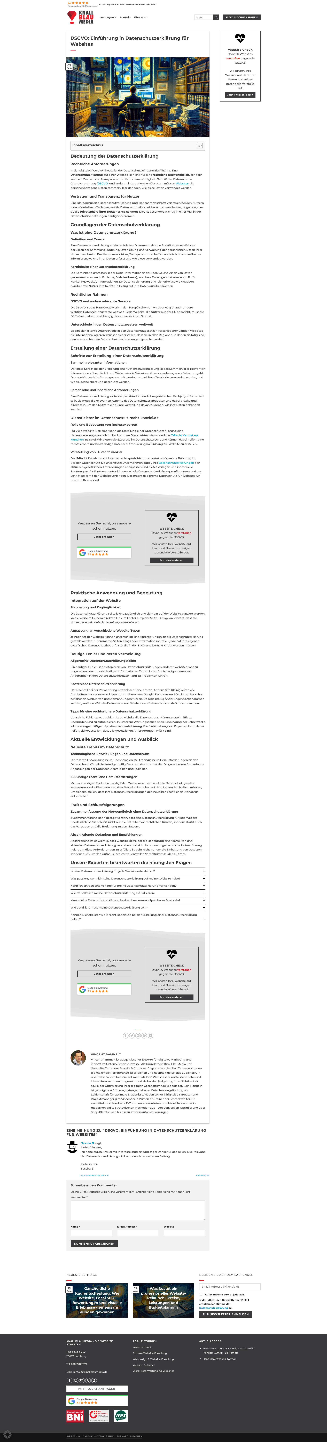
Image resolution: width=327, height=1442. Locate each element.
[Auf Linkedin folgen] (94, 1380)
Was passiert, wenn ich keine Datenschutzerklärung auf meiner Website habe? (125, 878)
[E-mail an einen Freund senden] (138, 1036)
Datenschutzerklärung (213, 1307)
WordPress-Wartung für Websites (153, 1370)
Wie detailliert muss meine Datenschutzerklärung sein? (109, 907)
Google (91, 551)
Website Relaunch (144, 1365)
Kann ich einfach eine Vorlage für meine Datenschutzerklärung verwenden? (123, 885)
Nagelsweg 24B (76, 1351)
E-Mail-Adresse (127, 1226)
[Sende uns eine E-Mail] (82, 1380)
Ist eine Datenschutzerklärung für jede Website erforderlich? (113, 871)
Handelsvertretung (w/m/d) (220, 1359)
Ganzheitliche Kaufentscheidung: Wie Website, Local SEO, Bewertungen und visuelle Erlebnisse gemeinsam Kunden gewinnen (97, 1300)
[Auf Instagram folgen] (76, 1380)
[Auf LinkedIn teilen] (150, 1036)
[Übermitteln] (216, 17)
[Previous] (65, 1303)
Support (122, 1436)
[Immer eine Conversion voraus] (80, 17)
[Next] (194, 1303)
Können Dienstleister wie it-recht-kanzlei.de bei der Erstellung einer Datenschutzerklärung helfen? (134, 917)
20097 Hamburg (76, 1356)
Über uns (140, 17)
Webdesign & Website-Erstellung (153, 1359)
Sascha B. (87, 1143)
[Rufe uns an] (88, 1380)
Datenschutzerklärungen (176, 462)
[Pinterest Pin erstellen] (144, 1036)
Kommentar (79, 1197)
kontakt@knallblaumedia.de (90, 1372)
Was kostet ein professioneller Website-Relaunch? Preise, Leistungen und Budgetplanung (163, 1297)
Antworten (202, 1175)
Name (75, 1226)
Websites (182, 183)
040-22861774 (79, 1364)
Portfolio (125, 17)
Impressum (73, 1436)
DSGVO (103, 183)
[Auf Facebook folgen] (69, 1380)
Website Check (142, 1347)
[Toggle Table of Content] (198, 146)
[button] (7, 1434)
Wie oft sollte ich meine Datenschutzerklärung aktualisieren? (113, 893)
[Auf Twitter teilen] (132, 1036)
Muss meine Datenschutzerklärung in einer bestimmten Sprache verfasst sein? (125, 900)
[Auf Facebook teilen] (126, 1036)
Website (169, 1226)
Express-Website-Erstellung (150, 1353)
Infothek (136, 1436)
